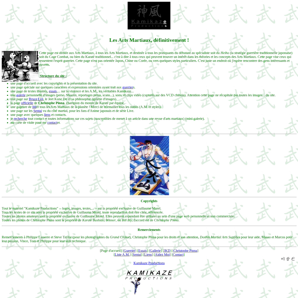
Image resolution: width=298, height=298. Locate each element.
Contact (178, 254)
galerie (21, 95)
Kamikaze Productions (149, 263)
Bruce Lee (36, 99)
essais (53, 91)
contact (52, 122)
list (34, 107)
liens (47, 115)
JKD (167, 250)
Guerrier (129, 250)
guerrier (127, 87)
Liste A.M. (122, 254)
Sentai (37, 111)
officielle (27, 103)
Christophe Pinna (185, 250)
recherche (20, 118)
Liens (148, 254)
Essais (142, 250)
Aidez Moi (162, 254)
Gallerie (155, 250)
